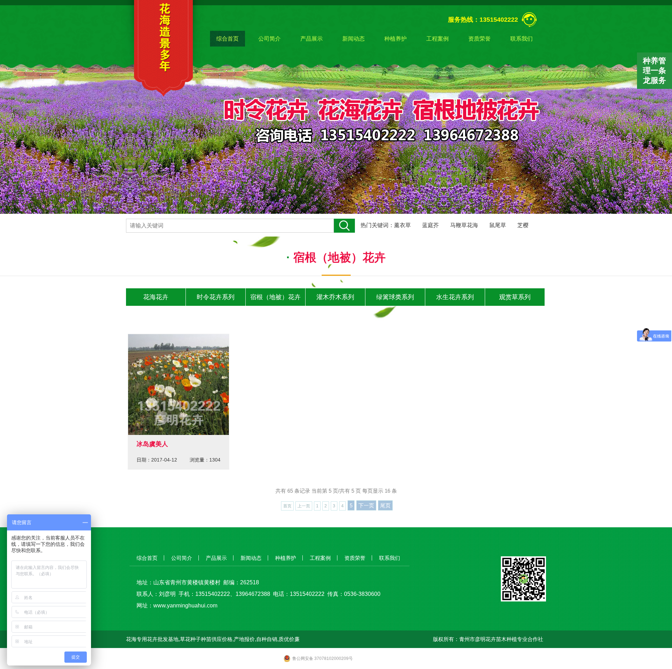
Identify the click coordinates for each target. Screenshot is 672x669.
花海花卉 (155, 297)
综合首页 (227, 39)
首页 (287, 505)
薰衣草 (402, 225)
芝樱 (522, 225)
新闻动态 (353, 39)
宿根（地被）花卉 (275, 297)
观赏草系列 (515, 297)
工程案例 (437, 39)
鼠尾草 (497, 225)
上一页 (304, 505)
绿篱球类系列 (395, 297)
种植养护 (395, 39)
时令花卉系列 (215, 297)
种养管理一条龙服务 (654, 70)
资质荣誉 (479, 39)
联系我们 (521, 39)
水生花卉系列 (455, 297)
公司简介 (269, 39)
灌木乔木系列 (335, 297)
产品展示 (311, 39)
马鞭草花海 (464, 225)
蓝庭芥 (430, 225)
